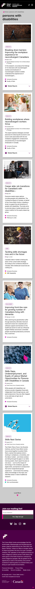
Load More (17, 493)
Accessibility (5, 570)
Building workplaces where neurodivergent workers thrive (17, 121)
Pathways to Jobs (11, 217)
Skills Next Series (13, 440)
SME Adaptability (11, 273)
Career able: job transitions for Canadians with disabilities (17, 188)
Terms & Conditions (16, 570)
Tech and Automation (12, 482)
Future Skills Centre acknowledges (15, 542)
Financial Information (7, 568)
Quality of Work (11, 81)
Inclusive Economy (12, 79)
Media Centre (26, 570)
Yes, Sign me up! (17, 516)
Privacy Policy (19, 568)
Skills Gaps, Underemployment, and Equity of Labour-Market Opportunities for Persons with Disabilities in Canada (17, 376)
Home (6, 12)
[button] (32, 587)
